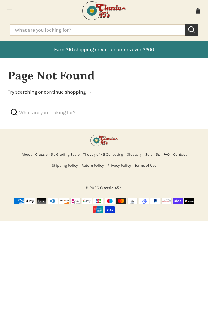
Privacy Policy (119, 165)
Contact (180, 154)
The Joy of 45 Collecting (103, 154)
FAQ (166, 154)
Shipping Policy (65, 165)
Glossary (134, 154)
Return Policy (93, 165)
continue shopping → (68, 92)
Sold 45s (152, 154)
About (27, 154)
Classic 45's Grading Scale (57, 154)
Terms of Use (145, 165)
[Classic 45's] (104, 10)
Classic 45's (111, 187)
